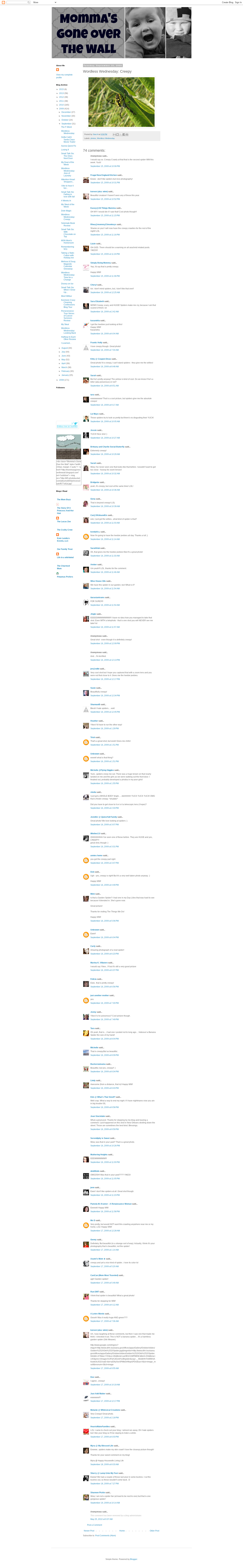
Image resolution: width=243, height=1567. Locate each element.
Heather (94, 721)
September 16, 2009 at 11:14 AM (105, 539)
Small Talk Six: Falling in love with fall (68, 194)
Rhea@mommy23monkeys (103, 224)
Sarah (93, 375)
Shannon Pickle (97, 1492)
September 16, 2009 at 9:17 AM (104, 405)
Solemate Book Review (68, 224)
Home (122, 1531)
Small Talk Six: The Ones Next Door (67, 155)
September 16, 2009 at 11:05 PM (105, 1178)
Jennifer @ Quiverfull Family (103, 817)
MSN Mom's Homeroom (67, 241)
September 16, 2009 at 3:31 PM (104, 846)
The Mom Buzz (64, 499)
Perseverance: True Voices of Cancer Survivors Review (67, 316)
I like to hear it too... (67, 187)
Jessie (93, 430)
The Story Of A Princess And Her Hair (65, 510)
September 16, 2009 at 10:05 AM (105, 421)
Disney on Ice (67, 284)
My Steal (65, 324)
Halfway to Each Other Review (68, 338)
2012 (61, 97)
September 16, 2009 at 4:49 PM (104, 885)
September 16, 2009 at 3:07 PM (104, 824)
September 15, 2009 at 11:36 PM (105, 276)
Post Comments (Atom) (105, 1535)
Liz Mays (94, 414)
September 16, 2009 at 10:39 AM (105, 506)
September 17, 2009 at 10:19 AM (105, 1385)
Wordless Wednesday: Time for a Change (68, 276)
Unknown (94, 754)
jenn (92, 1187)
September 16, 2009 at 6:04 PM (104, 937)
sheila (93, 792)
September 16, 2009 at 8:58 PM (104, 1107)
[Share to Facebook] (123, 134)
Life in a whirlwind (65, 557)
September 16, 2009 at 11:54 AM (105, 588)
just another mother (99, 995)
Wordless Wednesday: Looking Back (68, 330)
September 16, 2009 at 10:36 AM (105, 490)
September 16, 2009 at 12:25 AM (105, 292)
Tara (92, 1028)
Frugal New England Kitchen (103, 175)
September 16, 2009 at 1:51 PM (104, 745)
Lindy (93, 1080)
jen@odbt (94, 669)
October (65, 120)
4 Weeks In (66, 200)
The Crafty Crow (64, 530)
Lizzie (93, 244)
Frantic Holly (96, 342)
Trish (92, 737)
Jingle (93, 614)
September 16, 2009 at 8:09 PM (104, 1055)
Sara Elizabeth (97, 301)
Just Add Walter (97, 1393)
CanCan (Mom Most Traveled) (104, 1275)
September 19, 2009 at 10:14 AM (105, 1503)
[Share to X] (120, 134)
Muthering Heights (99, 1154)
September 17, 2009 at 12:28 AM (105, 1231)
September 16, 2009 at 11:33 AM (105, 556)
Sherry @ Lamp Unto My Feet (104, 1473)
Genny (93, 1239)
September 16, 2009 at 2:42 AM (104, 311)
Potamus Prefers (65, 577)
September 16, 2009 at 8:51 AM (104, 386)
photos (93, 138)
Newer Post (89, 1531)
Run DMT (94, 1292)
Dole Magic (66, 211)
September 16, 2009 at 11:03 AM (105, 523)
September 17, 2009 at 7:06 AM (104, 1321)
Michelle (94, 1047)
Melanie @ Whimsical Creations (105, 1410)
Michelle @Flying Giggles (102, 770)
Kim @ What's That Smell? (102, 1097)
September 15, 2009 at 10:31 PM (105, 182)
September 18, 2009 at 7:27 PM (104, 1483)
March (64, 367)
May (63, 359)
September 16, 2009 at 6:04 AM (104, 333)
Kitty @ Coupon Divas (100, 359)
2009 (61, 109)
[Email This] (114, 134)
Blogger (133, 1559)
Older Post (154, 1531)
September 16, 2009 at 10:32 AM (105, 473)
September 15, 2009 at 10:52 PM (105, 199)
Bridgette (94, 482)
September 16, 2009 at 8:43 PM (104, 1088)
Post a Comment (94, 1525)
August (64, 348)
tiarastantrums (97, 597)
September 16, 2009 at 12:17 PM (105, 679)
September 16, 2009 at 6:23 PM (104, 954)
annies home (96, 855)
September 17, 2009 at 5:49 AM (104, 1283)
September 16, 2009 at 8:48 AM (104, 366)
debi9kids (95, 1171)
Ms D (92, 1220)
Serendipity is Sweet (100, 1138)
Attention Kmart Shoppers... (68, 180)
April (63, 363)
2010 (61, 105)
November (66, 116)
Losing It (65, 150)
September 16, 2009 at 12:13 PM (105, 660)
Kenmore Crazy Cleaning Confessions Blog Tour (68, 303)
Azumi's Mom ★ (97, 1259)
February (65, 371)
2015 (61, 89)
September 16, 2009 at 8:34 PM (104, 1071)
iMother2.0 (95, 833)
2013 (61, 93)
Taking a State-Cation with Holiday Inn (68, 255)
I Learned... (66, 343)
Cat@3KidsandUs (98, 515)
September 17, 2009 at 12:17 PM (105, 1401)
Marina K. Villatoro (99, 963)
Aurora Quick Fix (68, 146)
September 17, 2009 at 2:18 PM (104, 1417)
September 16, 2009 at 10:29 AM (105, 454)
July (63, 352)
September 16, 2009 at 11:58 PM (105, 1211)
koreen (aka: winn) (99, 191)
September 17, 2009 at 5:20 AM (104, 1266)
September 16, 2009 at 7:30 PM (104, 1003)
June (63, 356)
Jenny (93, 1012)
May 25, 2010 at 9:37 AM (101, 1519)
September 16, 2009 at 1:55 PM (104, 783)
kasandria (95, 320)
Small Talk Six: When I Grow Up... (68, 289)
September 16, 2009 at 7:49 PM (104, 1019)
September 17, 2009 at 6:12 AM (104, 1305)
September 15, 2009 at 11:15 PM (105, 215)
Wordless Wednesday (106, 138)
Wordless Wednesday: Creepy (68, 217)
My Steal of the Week (67, 205)
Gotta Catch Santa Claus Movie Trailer (68, 139)
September (66, 124)
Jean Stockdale (97, 1116)
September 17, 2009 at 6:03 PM (104, 1437)
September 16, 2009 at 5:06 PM (104, 921)
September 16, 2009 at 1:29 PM (104, 728)
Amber (93, 564)
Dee (92, 1377)
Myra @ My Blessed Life (101, 1446)
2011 (61, 101)
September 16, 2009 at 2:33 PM (104, 808)
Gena (92, 499)
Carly (93, 946)
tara (92, 395)
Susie (93, 688)
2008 (61, 380)
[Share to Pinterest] (127, 134)
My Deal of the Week (67, 163)
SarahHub (95, 548)
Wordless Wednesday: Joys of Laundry (68, 172)
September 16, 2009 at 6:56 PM (104, 987)
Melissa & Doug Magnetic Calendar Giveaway (68, 265)
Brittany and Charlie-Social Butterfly (107, 447)
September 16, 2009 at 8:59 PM (104, 1129)
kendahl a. (95, 532)
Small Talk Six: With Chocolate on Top (68, 233)
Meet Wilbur (66, 296)
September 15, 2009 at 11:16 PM (105, 235)
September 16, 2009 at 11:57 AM (105, 627)
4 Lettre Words (97, 1314)
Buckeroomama (98, 1064)
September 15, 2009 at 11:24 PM (105, 254)
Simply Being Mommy (100, 263)
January (65, 375)
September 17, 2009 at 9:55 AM (104, 1368)
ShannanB (95, 704)
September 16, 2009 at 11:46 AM (105, 572)
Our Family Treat (65, 549)
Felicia (93, 979)
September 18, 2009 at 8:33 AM (104, 1464)
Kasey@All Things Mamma (103, 208)
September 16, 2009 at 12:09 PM (105, 643)
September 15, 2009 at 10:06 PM (105, 166)
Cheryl (93, 285)
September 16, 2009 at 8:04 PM (104, 1039)
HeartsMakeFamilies (100, 1426)
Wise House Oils (98, 581)
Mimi (92, 894)
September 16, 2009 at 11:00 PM (105, 1162)
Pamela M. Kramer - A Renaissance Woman (111, 1204)
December (66, 112)
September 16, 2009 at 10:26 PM (105, 1146)
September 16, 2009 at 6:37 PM (104, 970)
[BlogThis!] (117, 134)
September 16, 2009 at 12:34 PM (105, 695)
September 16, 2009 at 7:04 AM (104, 350)
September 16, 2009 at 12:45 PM (105, 712)
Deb (92, 872)
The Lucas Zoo (64, 521)
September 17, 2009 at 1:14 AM (104, 1250)
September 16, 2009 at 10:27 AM (105, 438)
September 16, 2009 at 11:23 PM (105, 1195)
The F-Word (66, 127)
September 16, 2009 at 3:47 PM (104, 863)
